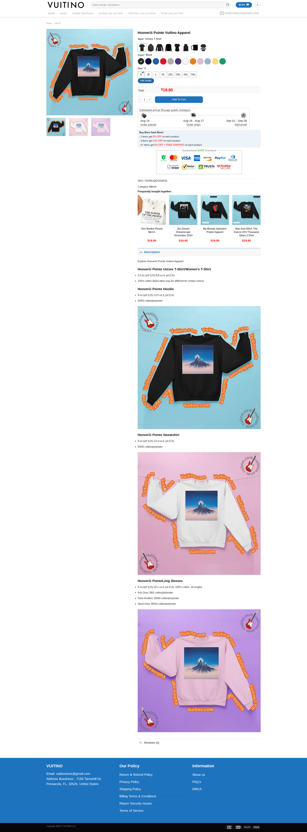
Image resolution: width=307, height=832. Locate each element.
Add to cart (179, 99)
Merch (58, 23)
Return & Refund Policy (136, 774)
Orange (193, 61)
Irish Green (222, 61)
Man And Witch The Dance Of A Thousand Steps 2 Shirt (246, 232)
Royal (156, 61)
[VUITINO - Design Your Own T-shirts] (66, 5)
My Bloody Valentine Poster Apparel (215, 230)
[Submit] (227, 5)
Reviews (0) (151, 742)
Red (163, 61)
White (185, 61)
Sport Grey (170, 61)
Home (51, 13)
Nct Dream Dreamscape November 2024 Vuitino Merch (183, 233)
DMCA (197, 789)
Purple (178, 61)
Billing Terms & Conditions (137, 796)
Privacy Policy (129, 782)
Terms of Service (131, 810)
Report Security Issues (135, 803)
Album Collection (111, 13)
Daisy (215, 61)
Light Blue (208, 61)
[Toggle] (141, 252)
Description (152, 252)
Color (141, 55)
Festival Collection (141, 13)
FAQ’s (196, 782)
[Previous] (52, 72)
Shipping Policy (130, 789)
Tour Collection (172, 13)
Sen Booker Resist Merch (151, 230)
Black (141, 61)
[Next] (127, 72)
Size (140, 68)
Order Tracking (82, 13)
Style (141, 39)
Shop (63, 13)
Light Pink (200, 61)
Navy (148, 61)
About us (198, 774)
